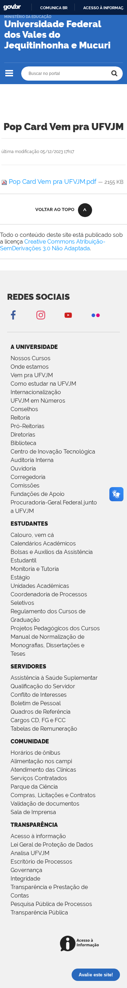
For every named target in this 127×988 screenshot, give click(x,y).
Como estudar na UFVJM (43, 383)
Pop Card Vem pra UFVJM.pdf (52, 181)
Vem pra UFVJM (32, 375)
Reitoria (20, 417)
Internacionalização (36, 392)
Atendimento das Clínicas (43, 769)
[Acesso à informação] (80, 944)
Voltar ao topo (54, 209)
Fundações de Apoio (38, 494)
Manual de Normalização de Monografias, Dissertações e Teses (47, 645)
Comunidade (30, 741)
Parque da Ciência (34, 786)
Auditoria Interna (32, 460)
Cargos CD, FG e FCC (38, 720)
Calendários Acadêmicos (43, 543)
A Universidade (34, 347)
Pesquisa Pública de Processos (51, 904)
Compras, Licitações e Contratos (53, 795)
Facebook (13, 315)
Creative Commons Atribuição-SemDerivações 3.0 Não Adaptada (52, 245)
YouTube (68, 315)
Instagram (41, 315)
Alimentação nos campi (41, 761)
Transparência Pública (39, 912)
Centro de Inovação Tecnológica (53, 451)
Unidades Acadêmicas (40, 586)
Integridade (25, 878)
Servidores (28, 666)
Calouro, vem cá (32, 535)
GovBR (12, 7)
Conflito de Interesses (39, 694)
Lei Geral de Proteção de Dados (52, 844)
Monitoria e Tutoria (35, 569)
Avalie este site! (96, 974)
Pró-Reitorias (27, 426)
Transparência (34, 825)
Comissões (25, 485)
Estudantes (29, 523)
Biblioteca (23, 443)
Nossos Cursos (30, 358)
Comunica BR (53, 7)
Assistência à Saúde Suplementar (54, 677)
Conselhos (24, 409)
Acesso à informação (38, 836)
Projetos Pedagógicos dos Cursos (55, 628)
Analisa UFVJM (30, 853)
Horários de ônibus (35, 752)
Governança (26, 870)
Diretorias (23, 434)
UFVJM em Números (38, 400)
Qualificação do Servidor (43, 686)
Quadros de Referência (41, 711)
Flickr (96, 315)
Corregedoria (28, 477)
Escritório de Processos (41, 861)
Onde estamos (30, 366)
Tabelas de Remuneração (44, 728)
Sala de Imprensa (33, 812)
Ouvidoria (23, 468)
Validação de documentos (45, 803)
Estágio (20, 577)
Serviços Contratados (39, 778)
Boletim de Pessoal (36, 703)
